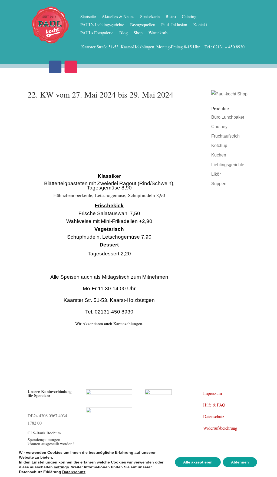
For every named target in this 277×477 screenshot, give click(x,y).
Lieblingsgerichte (227, 164)
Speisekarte (150, 17)
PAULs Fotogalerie (96, 33)
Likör (216, 174)
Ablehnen (240, 462)
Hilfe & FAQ (214, 405)
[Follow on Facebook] (55, 67)
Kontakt (200, 25)
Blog (123, 33)
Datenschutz (213, 416)
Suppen (218, 183)
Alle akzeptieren (198, 462)
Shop (138, 33)
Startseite (88, 17)
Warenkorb (158, 33)
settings (61, 467)
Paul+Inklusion (174, 25)
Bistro (171, 17)
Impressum (212, 393)
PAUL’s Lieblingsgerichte (102, 25)
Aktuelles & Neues (118, 17)
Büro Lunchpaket (227, 117)
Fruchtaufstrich (225, 136)
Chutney (219, 126)
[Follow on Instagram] (71, 67)
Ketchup (219, 145)
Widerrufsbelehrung (220, 428)
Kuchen (218, 155)
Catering (189, 17)
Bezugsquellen (142, 25)
